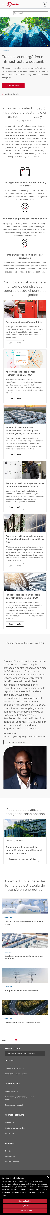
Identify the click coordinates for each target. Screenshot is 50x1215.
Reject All (25, 1206)
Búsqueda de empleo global (16, 1074)
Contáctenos (13, 86)
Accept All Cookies (25, 1210)
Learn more (6, 1195)
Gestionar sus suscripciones (15, 1128)
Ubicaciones (10, 1133)
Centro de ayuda (11, 1091)
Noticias (8, 1151)
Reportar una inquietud (14, 1105)
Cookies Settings (25, 1201)
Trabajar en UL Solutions (14, 1068)
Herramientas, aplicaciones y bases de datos (20, 1098)
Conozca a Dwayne (18, 742)
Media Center (10, 1156)
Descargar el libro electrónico (22, 859)
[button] (3, 4)
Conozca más (15, 343)
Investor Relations (12, 1162)
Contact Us (9, 1123)
